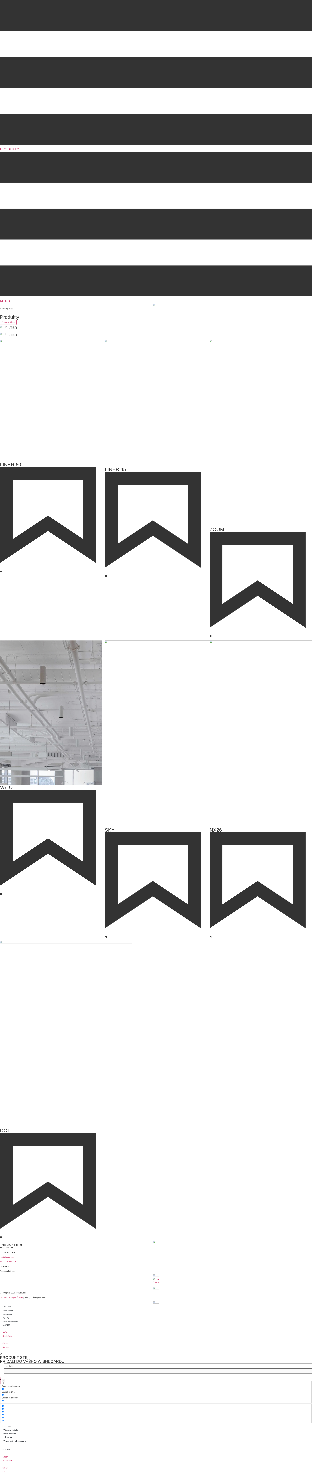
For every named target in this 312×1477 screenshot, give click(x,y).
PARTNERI (6, 1325)
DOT (5, 1130)
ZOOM (217, 529)
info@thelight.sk (7, 1257)
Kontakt (5, 1347)
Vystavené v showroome (10, 1321)
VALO (6, 787)
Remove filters (8, 322)
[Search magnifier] (3, 1380)
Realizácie (7, 1336)
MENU (5, 301)
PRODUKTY (9, 149)
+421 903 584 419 (8, 1262)
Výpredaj (6, 1318)
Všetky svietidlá (8, 1310)
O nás (5, 1343)
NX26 (216, 830)
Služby (5, 1332)
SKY (110, 830)
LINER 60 (10, 464)
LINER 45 (115, 469)
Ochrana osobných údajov (11, 1297)
